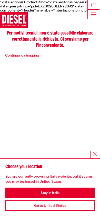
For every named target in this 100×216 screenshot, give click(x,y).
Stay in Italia (50, 193)
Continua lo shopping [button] (22, 55)
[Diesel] (14, 20)
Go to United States (50, 205)
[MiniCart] (94, 4)
